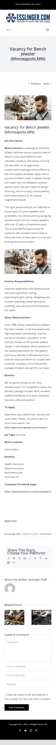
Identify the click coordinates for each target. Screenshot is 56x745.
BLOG (38, 4)
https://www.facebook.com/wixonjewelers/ (28, 491)
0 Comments (45, 534)
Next (46, 83)
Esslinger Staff (13, 534)
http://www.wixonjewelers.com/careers (25, 427)
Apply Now (10, 521)
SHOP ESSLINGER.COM (24, 4)
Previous (36, 83)
